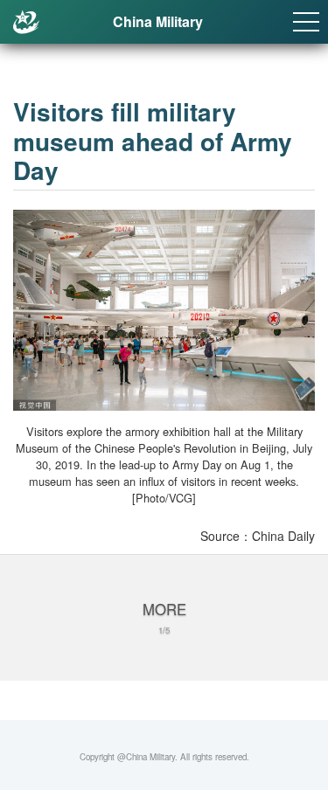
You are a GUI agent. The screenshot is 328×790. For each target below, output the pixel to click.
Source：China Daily (257, 535)
